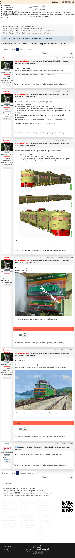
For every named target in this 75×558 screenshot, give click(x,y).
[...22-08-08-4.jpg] (43, 390)
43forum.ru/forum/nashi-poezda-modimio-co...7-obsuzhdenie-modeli (39, 71)
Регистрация (36, 84)
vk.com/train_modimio (23, 104)
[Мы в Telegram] (66, 2)
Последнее (44, 549)
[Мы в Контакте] (63, 2)
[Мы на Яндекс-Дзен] (68, 2)
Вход (56, 2)
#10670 (71, 257)
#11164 (71, 140)
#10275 (71, 444)
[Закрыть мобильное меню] (0, 3)
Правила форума (31, 551)
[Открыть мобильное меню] (0, 1)
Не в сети (7, 70)
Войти (26, 84)
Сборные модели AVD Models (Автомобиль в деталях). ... (44, 511)
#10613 (71, 350)
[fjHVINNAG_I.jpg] (43, 295)
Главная (28, 549)
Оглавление (36, 549)
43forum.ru (70, 514)
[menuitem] (6, 5)
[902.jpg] (45, 199)
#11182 (71, 91)
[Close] (72, 38)
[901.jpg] (45, 178)
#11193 (71, 58)
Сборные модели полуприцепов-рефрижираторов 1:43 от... (27, 509)
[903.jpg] (45, 223)
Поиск (47, 551)
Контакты (41, 551)
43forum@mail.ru (69, 519)
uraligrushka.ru (52, 75)
